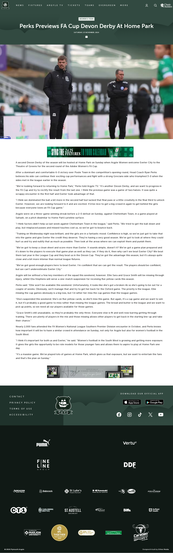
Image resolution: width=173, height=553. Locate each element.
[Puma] (43, 443)
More (124, 5)
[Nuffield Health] (154, 510)
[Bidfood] (100, 510)
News (20, 5)
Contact (17, 396)
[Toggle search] (155, 5)
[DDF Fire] (129, 465)
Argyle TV (55, 5)
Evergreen (107, 5)
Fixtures (35, 5)
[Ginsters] (127, 491)
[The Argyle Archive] (113, 533)
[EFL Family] (86, 532)
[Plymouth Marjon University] (32, 532)
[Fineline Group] (43, 464)
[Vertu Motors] (129, 443)
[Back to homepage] (5, 5)
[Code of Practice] (59, 532)
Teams (89, 5)
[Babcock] (46, 491)
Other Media (163, 549)
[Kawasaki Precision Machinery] (100, 491)
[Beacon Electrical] (19, 491)
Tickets (74, 5)
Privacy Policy (22, 402)
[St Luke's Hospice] (73, 491)
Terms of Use (20, 408)
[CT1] (19, 510)
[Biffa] (127, 510)
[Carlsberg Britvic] (46, 510)
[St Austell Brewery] (73, 510)
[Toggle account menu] (146, 5)
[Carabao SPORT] (140, 533)
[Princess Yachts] (154, 491)
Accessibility (21, 414)
